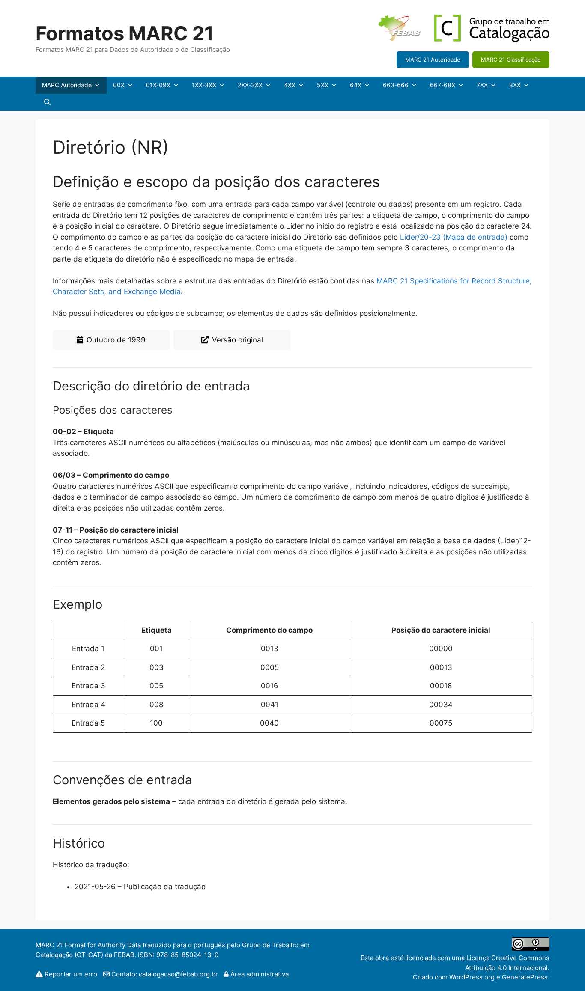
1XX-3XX (204, 85)
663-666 (396, 85)
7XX (482, 85)
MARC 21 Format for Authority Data (88, 945)
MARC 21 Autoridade (432, 59)
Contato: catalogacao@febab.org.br (164, 974)
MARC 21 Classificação (511, 59)
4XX (289, 85)
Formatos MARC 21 (125, 33)
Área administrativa (259, 974)
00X (119, 85)
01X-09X (158, 85)
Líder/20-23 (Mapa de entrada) (453, 237)
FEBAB (124, 955)
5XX (322, 85)
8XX (515, 85)
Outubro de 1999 (116, 340)
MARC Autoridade (67, 85)
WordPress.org (472, 977)
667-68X (442, 85)
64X (355, 85)
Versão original (237, 340)
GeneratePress (525, 977)
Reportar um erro (71, 974)
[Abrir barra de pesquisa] (47, 102)
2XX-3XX (250, 85)
